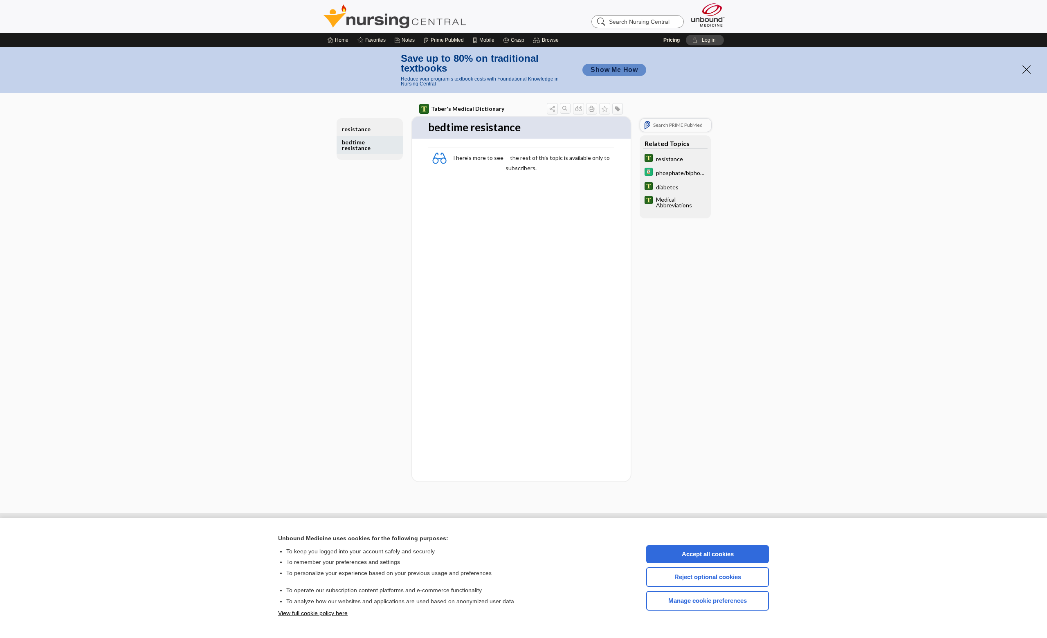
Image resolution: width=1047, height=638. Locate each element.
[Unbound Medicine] (708, 15)
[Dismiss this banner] (1026, 69)
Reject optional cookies (707, 576)
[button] (547, 40)
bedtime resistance (356, 145)
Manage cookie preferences (707, 600)
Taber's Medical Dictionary (467, 108)
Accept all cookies (708, 553)
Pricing (671, 40)
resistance (356, 129)
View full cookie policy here (313, 613)
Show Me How (614, 69)
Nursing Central (425, 16)
